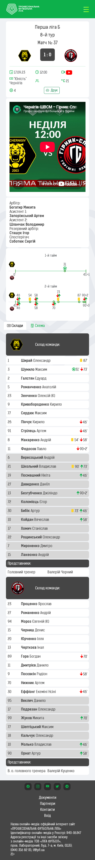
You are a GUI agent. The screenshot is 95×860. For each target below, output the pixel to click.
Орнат (26, 753)
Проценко (29, 604)
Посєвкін (29, 674)
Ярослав (45, 604)
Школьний (30, 466)
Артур (36, 510)
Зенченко (29, 395)
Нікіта (46, 475)
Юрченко (29, 638)
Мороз (26, 621)
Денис (40, 630)
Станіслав (40, 528)
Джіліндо (50, 493)
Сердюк (28, 413)
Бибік (26, 510)
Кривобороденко (35, 404)
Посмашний (31, 475)
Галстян (28, 378)
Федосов (29, 449)
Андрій (46, 440)
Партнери (47, 803)
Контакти (47, 809)
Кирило (56, 404)
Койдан (27, 519)
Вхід (47, 815)
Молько (27, 744)
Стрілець (29, 431)
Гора (25, 656)
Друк (54, 90)
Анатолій (49, 387)
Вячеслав (42, 519)
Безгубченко (32, 493)
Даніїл (45, 484)
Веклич (27, 700)
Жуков (27, 718)
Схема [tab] (39, 325)
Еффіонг (28, 691)
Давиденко (30, 484)
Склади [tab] (17, 325)
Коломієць (30, 501)
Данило (43, 665)
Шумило (28, 369)
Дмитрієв (29, 665)
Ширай (27, 360)
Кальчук (28, 735)
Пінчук (27, 422)
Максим (41, 369)
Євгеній (38, 621)
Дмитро (46, 546)
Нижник (28, 683)
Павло (42, 449)
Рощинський (32, 537)
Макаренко (30, 440)
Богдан (36, 656)
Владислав (48, 466)
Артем (42, 431)
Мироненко (30, 546)
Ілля (41, 638)
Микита (39, 718)
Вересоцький (32, 457)
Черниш (28, 630)
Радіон (42, 674)
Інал (41, 647)
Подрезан (29, 709)
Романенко (30, 612)
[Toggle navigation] (86, 9)
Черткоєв (29, 647)
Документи (47, 797)
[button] (64, 267)
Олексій (44, 395)
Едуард (41, 378)
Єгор (44, 501)
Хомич (26, 528)
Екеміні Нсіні (46, 691)
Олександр (42, 360)
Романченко (31, 387)
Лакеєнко (29, 554)
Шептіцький (31, 727)
